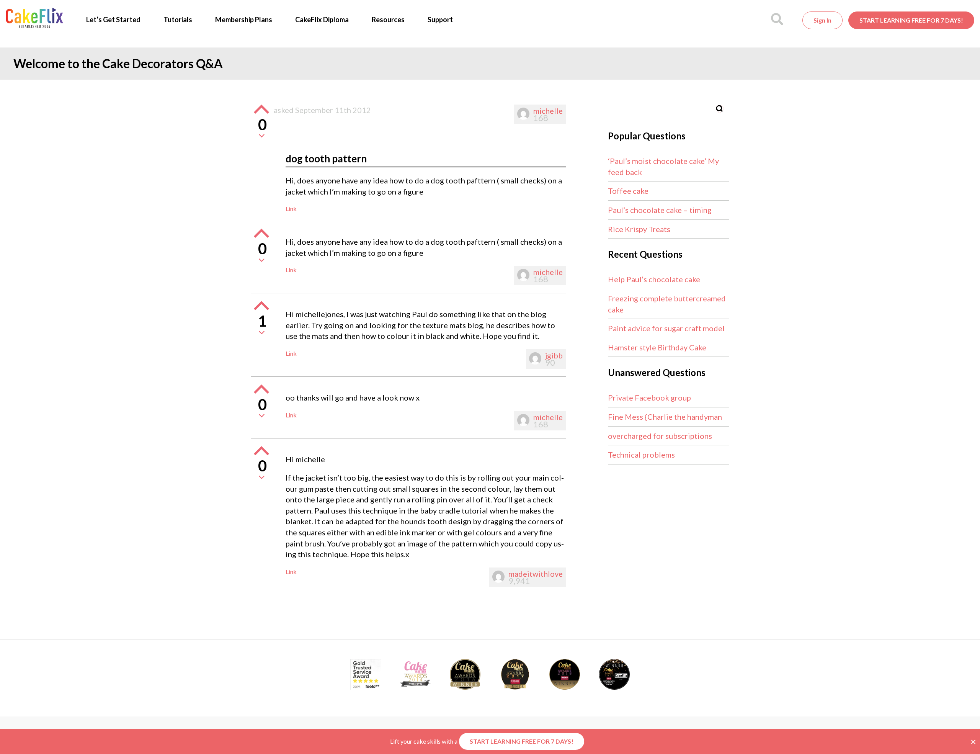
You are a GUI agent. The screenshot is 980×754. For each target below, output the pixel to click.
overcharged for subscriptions (660, 435)
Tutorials (177, 19)
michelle (548, 110)
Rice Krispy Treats (639, 229)
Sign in (822, 20)
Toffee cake (628, 190)
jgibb (554, 355)
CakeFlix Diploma (322, 19)
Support (440, 19)
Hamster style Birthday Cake (657, 347)
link (291, 208)
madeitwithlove (535, 573)
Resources (388, 19)
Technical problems (641, 454)
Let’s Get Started (113, 19)
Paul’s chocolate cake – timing (660, 209)
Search (720, 108)
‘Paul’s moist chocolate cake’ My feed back (663, 166)
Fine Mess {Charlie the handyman (665, 416)
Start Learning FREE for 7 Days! (911, 20)
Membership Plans (243, 19)
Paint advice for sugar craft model (666, 328)
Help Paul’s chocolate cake (654, 279)
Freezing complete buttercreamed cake (667, 304)
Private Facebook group (649, 397)
